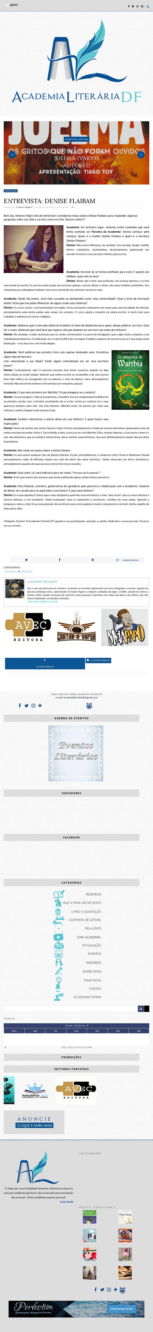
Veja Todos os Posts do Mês (76, 1047)
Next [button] (141, 154)
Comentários (130, 560)
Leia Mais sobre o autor (42, 602)
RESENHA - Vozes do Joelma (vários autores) (76, 158)
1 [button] (71, 182)
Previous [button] (12, 154)
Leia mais (67, 1201)
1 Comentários (100, 660)
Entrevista (11, 571)
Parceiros (10, 191)
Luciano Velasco (42, 581)
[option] (76, 152)
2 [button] (76, 182)
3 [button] (82, 182)
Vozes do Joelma (76, 139)
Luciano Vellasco (24, 207)
